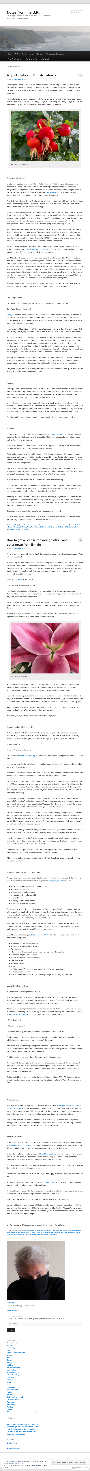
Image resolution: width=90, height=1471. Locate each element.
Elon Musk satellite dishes (44, 1232)
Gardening (10, 1360)
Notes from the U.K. (23, 12)
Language (10, 1377)
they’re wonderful (51, 192)
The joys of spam (13, 1399)
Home (9, 54)
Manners (10, 1380)
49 (80, 540)
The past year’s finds (57, 880)
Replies (25, 529)
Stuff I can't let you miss (15, 1397)
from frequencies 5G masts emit (19, 1145)
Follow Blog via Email (15, 1316)
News (15, 1230)
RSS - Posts (13, 1443)
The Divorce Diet (31, 59)
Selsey (9, 314)
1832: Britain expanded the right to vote (21, 1429)
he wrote (18, 579)
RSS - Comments (14, 1448)
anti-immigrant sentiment (43, 1230)
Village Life (11, 1404)
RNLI (28, 527)
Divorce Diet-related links (16, 1352)
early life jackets (40, 525)
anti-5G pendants (28, 1230)
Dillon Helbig (49, 1182)
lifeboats (74, 525)
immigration (11, 1370)
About (32, 54)
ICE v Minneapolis (13, 1367)
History (15, 525)
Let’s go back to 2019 (39, 934)
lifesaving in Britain (19, 527)
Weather (10, 1409)
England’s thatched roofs (16, 1434)
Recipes (10, 1394)
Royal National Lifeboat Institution (37, 249)
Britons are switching (27, 755)
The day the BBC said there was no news (21, 1431)
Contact (39, 54)
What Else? (45, 59)
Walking (10, 1407)
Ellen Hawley (11, 1303)
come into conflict (57, 434)
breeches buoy (29, 525)
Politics (9, 1392)
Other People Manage (15, 59)
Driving (9, 1355)
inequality (57, 1232)
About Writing (12, 1343)
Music (9, 1382)
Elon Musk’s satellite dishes (51, 1154)
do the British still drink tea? (25, 1232)
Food (9, 1357)
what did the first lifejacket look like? (66, 527)
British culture (57, 1230)
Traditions (10, 1402)
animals (10, 1345)
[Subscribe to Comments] (7, 1448)
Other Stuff (11, 1387)
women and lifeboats (14, 529)
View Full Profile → (13, 1310)
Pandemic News (12, 1389)
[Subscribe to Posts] (7, 1443)
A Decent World (20, 54)
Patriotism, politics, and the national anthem (23, 1426)
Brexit (9, 1350)
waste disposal (19, 1234)
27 (80, 75)
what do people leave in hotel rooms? (37, 1234)
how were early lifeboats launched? (58, 525)
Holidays (10, 1365)
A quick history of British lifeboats (31, 75)
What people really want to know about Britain (23, 1412)
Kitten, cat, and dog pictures (55, 54)
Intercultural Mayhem (14, 1375)
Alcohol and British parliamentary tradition (22, 1424)
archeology (11, 1348)
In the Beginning (13, 1372)
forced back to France (19, 1014)
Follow (11, 1330)
